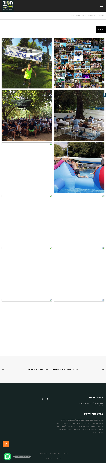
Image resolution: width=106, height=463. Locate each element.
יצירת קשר (49, 458)
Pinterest (67, 369)
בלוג (59, 458)
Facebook (32, 369)
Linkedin (55, 369)
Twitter (44, 369)
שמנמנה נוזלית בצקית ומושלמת (91, 403)
